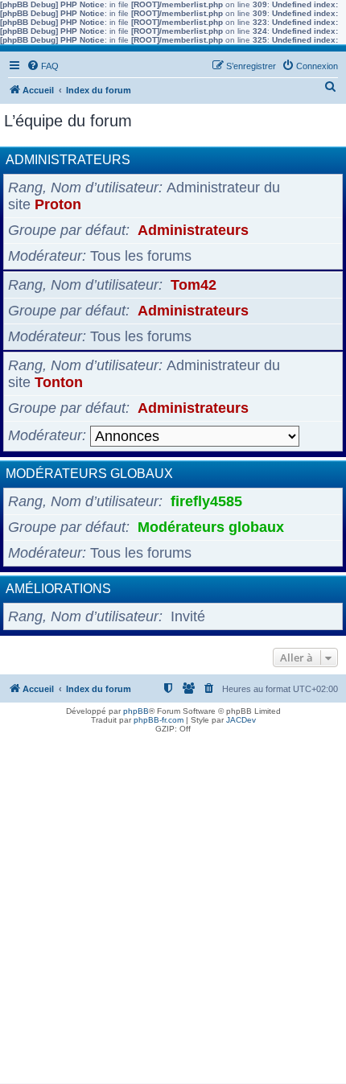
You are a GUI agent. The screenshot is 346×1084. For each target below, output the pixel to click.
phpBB (136, 711)
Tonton (59, 382)
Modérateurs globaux (89, 473)
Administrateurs (68, 160)
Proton (58, 204)
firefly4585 (206, 501)
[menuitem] (43, 66)
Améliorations (58, 589)
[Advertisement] (173, 910)
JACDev (241, 719)
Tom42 (193, 285)
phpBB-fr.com (158, 719)
